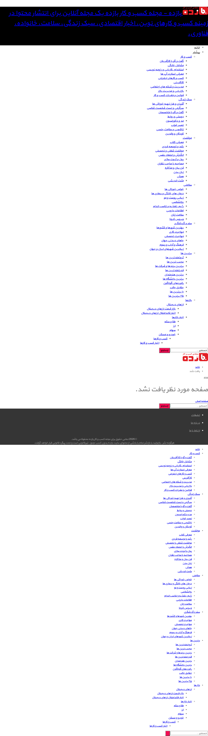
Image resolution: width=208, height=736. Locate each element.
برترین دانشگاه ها (173, 279)
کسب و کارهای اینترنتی (171, 78)
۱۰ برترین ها (177, 292)
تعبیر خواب (177, 125)
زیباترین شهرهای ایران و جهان (167, 249)
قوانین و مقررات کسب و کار (169, 95)
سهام (172, 330)
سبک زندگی (185, 99)
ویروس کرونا (176, 219)
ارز (174, 326)
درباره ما (195, 423)
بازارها (188, 300)
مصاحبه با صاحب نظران (170, 163)
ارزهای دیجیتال (175, 304)
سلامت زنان (177, 215)
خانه (197, 47)
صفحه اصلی (201, 401)
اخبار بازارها (178, 317)
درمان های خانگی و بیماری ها (167, 193)
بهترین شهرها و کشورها (170, 228)
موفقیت (187, 138)
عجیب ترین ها (175, 262)
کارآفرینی (178, 82)
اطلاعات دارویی (175, 210)
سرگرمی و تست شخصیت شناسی (165, 108)
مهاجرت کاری (176, 232)
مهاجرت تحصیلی (174, 236)
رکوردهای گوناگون (173, 283)
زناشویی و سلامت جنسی (170, 129)
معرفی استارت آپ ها (172, 74)
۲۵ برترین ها (176, 296)
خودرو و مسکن (167, 334)
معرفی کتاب (177, 142)
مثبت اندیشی (176, 181)
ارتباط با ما (194, 431)
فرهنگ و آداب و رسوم (171, 245)
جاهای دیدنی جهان (172, 240)
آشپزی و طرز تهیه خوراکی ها (168, 104)
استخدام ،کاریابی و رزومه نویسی (165, 70)
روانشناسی (178, 202)
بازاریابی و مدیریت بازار (171, 91)
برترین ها (186, 253)
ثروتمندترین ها (175, 257)
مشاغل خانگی (176, 65)
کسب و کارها (160, 339)
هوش (180, 176)
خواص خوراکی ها (174, 189)
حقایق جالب (177, 287)
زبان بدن (178, 172)
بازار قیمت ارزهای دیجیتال (161, 309)
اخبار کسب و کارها (149, 343)
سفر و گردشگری (183, 223)
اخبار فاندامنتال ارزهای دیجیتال (158, 313)
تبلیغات (195, 415)
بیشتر (196, 52)
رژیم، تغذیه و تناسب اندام (168, 206)
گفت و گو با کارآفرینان (172, 61)
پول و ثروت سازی (174, 159)
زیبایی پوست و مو (174, 198)
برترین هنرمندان (174, 275)
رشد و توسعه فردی (173, 146)
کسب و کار (186, 57)
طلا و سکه (170, 321)
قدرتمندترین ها (174, 270)
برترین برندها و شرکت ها (169, 266)
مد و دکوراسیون (175, 121)
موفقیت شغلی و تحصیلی (169, 151)
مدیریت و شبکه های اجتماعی (167, 87)
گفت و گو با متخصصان (171, 112)
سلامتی (187, 185)
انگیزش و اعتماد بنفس (171, 155)
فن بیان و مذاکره (174, 168)
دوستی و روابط (175, 116)
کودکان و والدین (174, 134)
